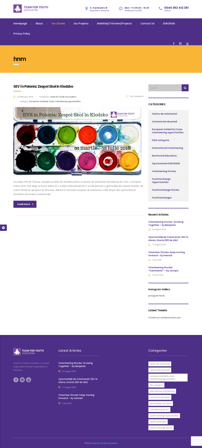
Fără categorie (160, 140)
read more (23, 204)
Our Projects (81, 23)
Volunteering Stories (164, 171)
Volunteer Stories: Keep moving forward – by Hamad (166, 254)
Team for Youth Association (104, 443)
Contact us (147, 23)
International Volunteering (167, 148)
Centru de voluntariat (164, 113)
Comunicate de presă (164, 121)
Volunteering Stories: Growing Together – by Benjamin (165, 223)
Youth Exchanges (162, 197)
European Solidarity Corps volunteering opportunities (168, 131)
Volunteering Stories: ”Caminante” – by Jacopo (163, 269)
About (39, 23)
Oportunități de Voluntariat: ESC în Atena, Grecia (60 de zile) (168, 238)
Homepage (20, 23)
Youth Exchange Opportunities (161, 180)
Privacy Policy (21, 33)
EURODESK (169, 23)
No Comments (137, 96)
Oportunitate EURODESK (166, 163)
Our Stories (58, 23)
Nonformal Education (164, 155)
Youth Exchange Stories (165, 189)
